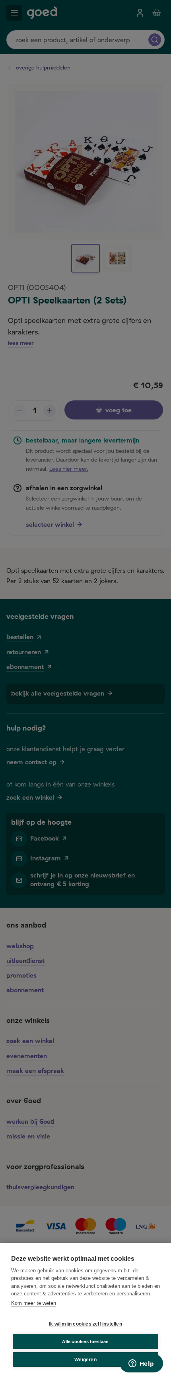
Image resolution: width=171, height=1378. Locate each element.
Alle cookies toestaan (85, 1341)
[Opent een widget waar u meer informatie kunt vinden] (141, 1364)
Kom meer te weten (33, 1303)
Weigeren (85, 1360)
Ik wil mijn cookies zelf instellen (85, 1324)
